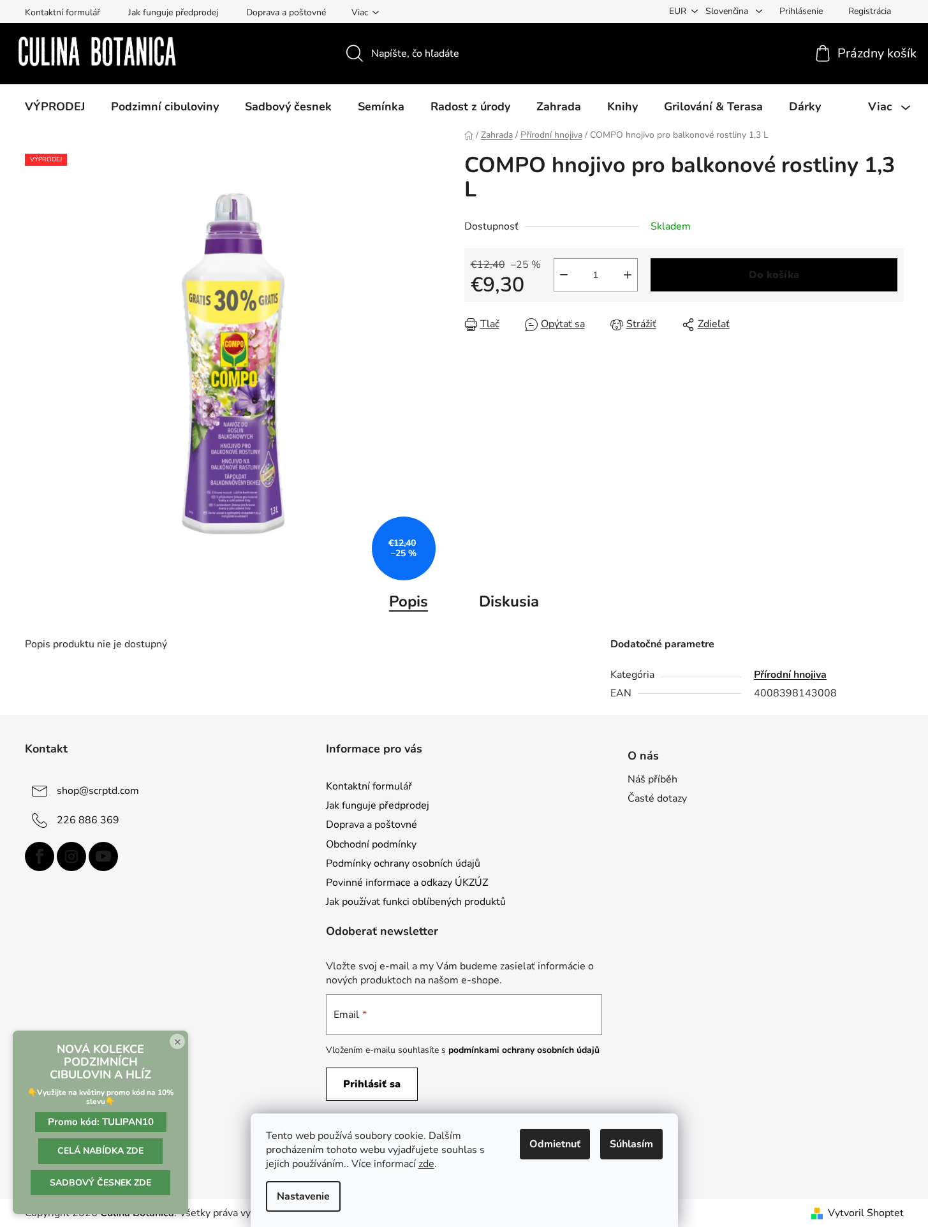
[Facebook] (39, 856)
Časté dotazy (657, 798)
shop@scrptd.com (98, 791)
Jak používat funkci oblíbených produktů (416, 902)
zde (426, 1164)
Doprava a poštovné (286, 12)
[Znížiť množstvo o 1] (563, 275)
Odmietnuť (554, 1144)
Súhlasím (631, 1144)
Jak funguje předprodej (173, 12)
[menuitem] (55, 106)
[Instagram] (71, 856)
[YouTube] (103, 856)
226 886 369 (88, 820)
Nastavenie (303, 1196)
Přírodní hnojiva (790, 675)
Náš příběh (652, 779)
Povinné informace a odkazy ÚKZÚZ (407, 883)
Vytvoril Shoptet (866, 1213)
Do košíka (774, 275)
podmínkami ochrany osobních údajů (524, 1050)
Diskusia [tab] (509, 601)
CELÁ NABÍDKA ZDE (100, 1151)
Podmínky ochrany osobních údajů (403, 863)
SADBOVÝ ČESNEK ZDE (100, 1183)
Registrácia (869, 11)
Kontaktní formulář (62, 12)
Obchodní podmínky (371, 844)
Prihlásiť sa (372, 1084)
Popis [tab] (408, 601)
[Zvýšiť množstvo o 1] (627, 275)
